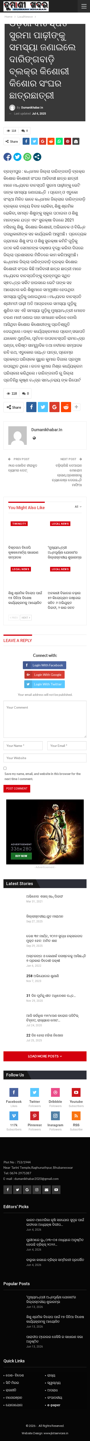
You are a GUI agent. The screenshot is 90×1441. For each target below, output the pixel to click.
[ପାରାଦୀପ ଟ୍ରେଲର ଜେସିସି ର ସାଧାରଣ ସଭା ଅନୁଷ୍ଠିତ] (13, 1342)
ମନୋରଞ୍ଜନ (14, 1398)
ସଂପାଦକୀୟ (54, 1398)
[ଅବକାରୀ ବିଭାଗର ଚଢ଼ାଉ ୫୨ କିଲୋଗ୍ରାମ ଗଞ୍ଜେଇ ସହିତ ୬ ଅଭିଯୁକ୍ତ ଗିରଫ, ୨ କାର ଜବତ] (65, 576)
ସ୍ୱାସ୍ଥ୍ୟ (53, 1383)
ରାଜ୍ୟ (51, 1375)
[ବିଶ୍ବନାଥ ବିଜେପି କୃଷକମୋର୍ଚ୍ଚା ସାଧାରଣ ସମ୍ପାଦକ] (25, 531)
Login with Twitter (48, 684)
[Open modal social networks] (37, 157)
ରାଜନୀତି (11, 1390)
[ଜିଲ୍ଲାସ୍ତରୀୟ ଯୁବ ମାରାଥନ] (13, 921)
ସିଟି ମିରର (12, 1383)
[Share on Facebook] (7, 157)
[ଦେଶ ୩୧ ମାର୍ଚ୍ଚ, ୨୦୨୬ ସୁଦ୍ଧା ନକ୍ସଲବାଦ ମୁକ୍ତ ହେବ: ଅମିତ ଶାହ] (13, 941)
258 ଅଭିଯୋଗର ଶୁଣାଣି (42, 976)
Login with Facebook (48, 665)
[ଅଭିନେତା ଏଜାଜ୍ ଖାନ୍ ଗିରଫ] (13, 901)
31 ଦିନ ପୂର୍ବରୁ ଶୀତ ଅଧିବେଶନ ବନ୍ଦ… (51, 996)
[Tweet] (17, 157)
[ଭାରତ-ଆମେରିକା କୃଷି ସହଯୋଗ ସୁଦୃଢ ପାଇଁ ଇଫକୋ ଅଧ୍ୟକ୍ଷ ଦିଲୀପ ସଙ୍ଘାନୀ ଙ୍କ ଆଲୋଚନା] (13, 1225)
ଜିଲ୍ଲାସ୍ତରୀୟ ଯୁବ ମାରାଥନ (44, 916)
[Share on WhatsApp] (27, 157)
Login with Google (47, 675)
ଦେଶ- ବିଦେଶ (15, 1375)
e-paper (53, 1405)
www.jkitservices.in (56, 1433)
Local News (60, 523)
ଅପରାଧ (52, 1390)
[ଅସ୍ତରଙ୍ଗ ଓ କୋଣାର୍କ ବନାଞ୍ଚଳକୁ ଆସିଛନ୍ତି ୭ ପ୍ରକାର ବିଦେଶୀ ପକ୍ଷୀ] (13, 961)
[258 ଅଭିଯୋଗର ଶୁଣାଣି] (13, 981)
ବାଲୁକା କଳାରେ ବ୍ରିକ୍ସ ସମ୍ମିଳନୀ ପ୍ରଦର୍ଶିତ (55, 1260)
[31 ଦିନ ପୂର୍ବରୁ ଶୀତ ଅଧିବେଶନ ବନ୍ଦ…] (13, 1000)
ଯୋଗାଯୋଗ (14, 1405)
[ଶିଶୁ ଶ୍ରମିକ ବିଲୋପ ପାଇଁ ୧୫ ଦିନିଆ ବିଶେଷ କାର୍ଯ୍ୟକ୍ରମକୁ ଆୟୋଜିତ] (25, 576)
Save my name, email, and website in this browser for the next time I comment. (43, 776)
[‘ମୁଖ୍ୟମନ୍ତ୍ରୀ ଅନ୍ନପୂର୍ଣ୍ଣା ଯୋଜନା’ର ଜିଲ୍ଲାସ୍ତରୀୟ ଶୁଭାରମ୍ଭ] (65, 531)
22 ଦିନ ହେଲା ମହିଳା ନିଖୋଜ (44, 1035)
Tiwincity (19, 523)
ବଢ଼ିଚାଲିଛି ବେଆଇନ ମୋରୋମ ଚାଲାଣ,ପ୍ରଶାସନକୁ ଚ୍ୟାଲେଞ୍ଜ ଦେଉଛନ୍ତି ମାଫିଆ (67, 475)
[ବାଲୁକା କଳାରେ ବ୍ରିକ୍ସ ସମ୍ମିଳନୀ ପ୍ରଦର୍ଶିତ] (13, 1265)
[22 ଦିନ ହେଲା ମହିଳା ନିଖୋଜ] (13, 1040)
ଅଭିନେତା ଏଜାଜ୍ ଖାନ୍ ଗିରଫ (44, 896)
